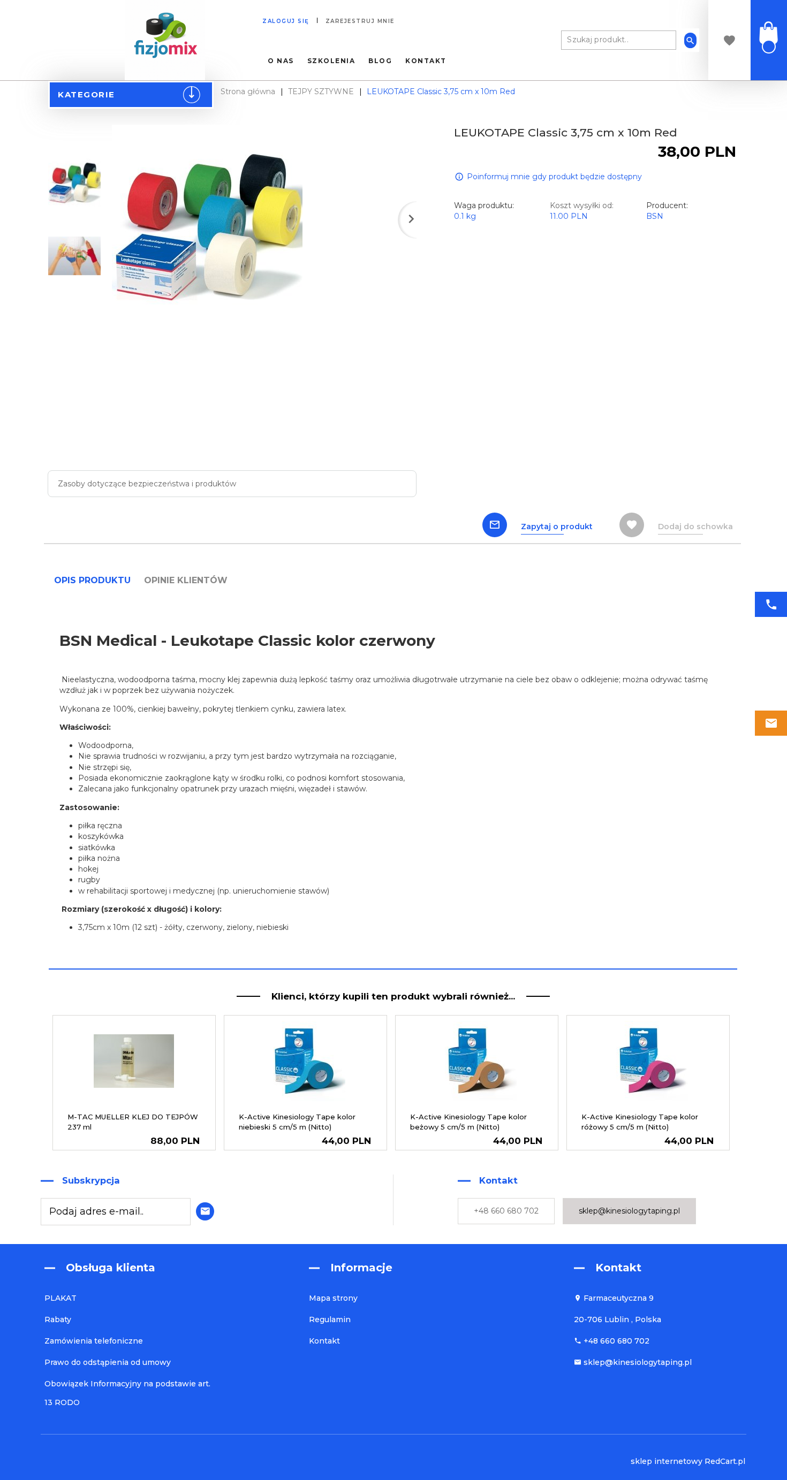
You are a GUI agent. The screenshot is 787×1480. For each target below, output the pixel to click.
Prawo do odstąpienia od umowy (107, 1362)
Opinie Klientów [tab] (186, 580)
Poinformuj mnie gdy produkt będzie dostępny (554, 176)
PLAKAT (60, 1298)
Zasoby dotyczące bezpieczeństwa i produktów (147, 484)
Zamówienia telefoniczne (93, 1341)
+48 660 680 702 (506, 1211)
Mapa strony (333, 1298)
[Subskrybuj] (202, 1210)
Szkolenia (331, 61)
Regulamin (330, 1319)
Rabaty (57, 1319)
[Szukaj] (690, 40)
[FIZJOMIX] (165, 39)
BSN (654, 216)
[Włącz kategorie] (196, 97)
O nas (281, 61)
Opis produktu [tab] (92, 580)
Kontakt (426, 61)
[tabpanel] (393, 780)
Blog (380, 61)
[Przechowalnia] (729, 40)
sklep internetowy (666, 1461)
